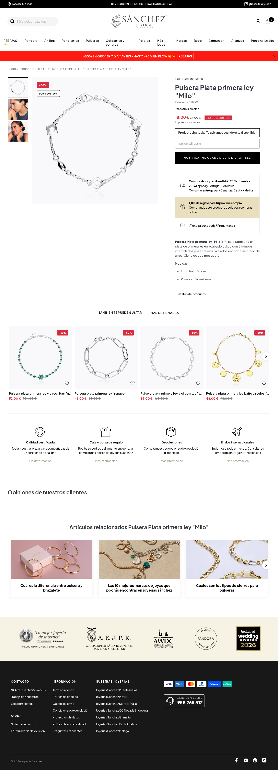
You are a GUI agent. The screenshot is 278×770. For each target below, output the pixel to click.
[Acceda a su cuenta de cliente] (258, 21)
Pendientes (70, 40)
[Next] (266, 356)
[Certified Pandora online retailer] (206, 638)
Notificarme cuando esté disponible (217, 157)
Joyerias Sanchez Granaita (113, 717)
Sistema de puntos (23, 724)
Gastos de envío (63, 703)
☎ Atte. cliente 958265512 (28, 690)
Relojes (144, 40)
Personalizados (263, 40)
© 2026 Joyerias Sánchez (26, 761)
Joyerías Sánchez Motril (111, 696)
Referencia (181, 102)
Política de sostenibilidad (69, 724)
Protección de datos (66, 717)
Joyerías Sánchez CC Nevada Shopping (122, 710)
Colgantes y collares (115, 42)
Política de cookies (65, 696)
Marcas (181, 40)
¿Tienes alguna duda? (212, 225)
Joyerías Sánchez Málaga (112, 731)
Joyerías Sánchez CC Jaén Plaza (116, 724)
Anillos (49, 40)
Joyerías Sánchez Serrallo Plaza (116, 703)
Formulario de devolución (28, 731)
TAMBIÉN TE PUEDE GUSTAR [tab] (120, 312)
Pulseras (92, 40)
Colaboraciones (22, 703)
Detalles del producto (217, 294)
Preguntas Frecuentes (67, 731)
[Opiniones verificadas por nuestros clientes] (43, 638)
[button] (66, 383)
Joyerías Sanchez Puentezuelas (116, 690)
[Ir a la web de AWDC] (163, 638)
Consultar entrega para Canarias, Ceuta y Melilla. (221, 190)
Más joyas (161, 42)
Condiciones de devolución (71, 710)
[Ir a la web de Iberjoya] (109, 638)
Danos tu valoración (187, 108)
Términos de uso (63, 690)
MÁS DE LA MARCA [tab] (164, 313)
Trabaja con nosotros (24, 696)
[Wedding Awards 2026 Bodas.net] (248, 638)
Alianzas (237, 40)
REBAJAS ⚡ (10, 42)
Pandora (31, 40)
